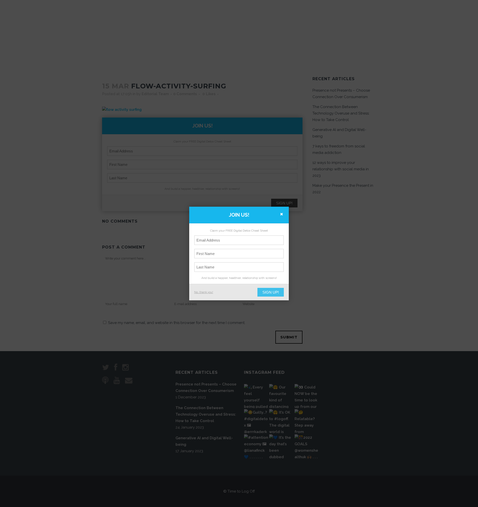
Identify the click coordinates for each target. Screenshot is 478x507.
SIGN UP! (270, 292)
